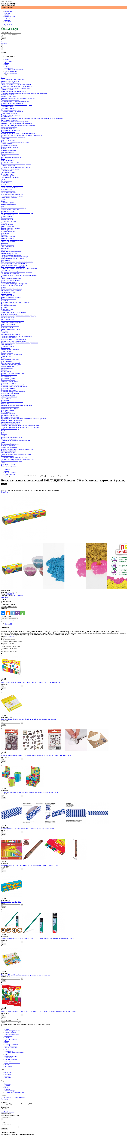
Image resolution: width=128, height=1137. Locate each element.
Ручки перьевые (6, 351)
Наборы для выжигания (8, 383)
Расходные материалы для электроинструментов (16, 454)
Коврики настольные (7, 214)
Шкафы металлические (8, 204)
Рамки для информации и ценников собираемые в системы (20, 425)
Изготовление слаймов (8, 378)
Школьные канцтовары (8, 299)
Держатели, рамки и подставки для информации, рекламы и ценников (23, 418)
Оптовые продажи (7, 7)
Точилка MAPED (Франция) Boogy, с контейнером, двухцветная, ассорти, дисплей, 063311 (30, 792)
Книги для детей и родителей (10, 363)
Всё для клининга (10, 1032)
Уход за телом (5, 182)
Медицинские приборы (8, 317)
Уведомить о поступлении (8, 606)
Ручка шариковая (6, 344)
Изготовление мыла (7, 376)
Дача (2, 432)
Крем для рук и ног (7, 174)
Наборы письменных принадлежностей (13, 339)
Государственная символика (10, 209)
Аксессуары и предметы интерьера (12, 186)
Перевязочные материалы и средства (12, 258)
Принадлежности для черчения (11, 290)
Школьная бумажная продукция (11, 297)
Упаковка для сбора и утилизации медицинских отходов (19, 275)
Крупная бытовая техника (9, 314)
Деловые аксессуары (7, 211)
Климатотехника (6, 311)
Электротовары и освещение (10, 326)
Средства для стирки (7, 108)
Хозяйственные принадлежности (11, 130)
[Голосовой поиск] (2, 36)
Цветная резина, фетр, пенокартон (12, 402)
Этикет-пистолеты (7, 224)
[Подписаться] (19, 1022)
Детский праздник (7, 230)
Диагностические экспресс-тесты (11, 251)
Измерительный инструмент (10, 444)
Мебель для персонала (8, 191)
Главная (7, 469)
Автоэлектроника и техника (10, 408)
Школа (6, 66)
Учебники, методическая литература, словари (15, 167)
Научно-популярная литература (11, 162)
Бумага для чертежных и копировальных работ (16, 84)
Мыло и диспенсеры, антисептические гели (15, 101)
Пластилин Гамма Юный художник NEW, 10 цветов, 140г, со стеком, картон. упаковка (28, 719)
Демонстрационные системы (10, 417)
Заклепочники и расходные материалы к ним (15, 440)
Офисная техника (6, 216)
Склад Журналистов (10, 1046)
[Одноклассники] (8, 613)
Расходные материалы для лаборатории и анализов (17, 262)
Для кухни (4, 307)
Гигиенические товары (8, 172)
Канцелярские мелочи (8, 140)
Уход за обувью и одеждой (9, 113)
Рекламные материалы (8, 219)
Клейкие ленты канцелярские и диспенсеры (15, 142)
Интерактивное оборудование (10, 422)
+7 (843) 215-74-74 (19, 1097)
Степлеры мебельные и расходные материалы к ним (17, 459)
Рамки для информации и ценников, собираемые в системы (20, 427)
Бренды (6, 1064)
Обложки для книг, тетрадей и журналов (14, 284)
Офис (6, 64)
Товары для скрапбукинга (9, 397)
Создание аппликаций (8, 395)
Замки (3, 442)
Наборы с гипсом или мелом (10, 393)
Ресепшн (3, 199)
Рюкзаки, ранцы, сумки (8, 292)
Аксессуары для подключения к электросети (15, 302)
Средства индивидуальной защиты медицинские (16, 272)
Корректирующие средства (9, 147)
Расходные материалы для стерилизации (14, 265)
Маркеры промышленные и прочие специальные (16, 336)
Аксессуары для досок (8, 413)
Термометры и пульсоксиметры (11, 273)
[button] (2, 541)
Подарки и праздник (11, 1044)
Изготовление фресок (8, 380)
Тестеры (3, 462)
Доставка (7, 13)
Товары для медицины (11, 1047)
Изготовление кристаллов (9, 375)
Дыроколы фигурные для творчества (12, 373)
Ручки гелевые (5, 348)
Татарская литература (8, 165)
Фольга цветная (6, 398)
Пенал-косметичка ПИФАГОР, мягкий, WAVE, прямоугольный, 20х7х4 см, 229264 (27, 829)
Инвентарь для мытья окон (9, 120)
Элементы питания (7, 327)
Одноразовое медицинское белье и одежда (14, 257)
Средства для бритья (7, 176)
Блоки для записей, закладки (10, 81)
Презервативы (5, 260)
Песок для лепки (9, 474)
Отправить (4, 1128)
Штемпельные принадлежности (11, 157)
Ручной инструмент (7, 456)
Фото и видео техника (8, 324)
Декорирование (6, 371)
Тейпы (3, 179)
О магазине (8, 11)
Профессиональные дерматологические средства (16, 105)
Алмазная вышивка (7, 368)
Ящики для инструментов (9, 466)
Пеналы (3, 287)
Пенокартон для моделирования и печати (14, 91)
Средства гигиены (7, 270)
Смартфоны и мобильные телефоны (12, 321)
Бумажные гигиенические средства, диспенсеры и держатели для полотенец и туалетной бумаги (32, 118)
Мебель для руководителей (9, 192)
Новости (7, 18)
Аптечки (3, 250)
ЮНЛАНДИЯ (9, 594)
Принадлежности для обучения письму (13, 341)
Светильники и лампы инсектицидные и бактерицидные (19, 268)
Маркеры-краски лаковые (9, 338)
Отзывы (7, 1076)
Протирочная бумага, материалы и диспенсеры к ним (18, 125)
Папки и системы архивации (10, 154)
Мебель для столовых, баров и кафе (12, 194)
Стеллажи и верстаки (7, 203)
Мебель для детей (6, 189)
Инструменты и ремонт (12, 1063)
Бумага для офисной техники (10, 83)
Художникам (5, 400)
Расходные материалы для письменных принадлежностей (19, 343)
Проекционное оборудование (10, 424)
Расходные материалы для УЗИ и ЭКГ (13, 267)
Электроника (8, 68)
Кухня (3, 435)
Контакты (7, 21)
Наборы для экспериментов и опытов (13, 391)
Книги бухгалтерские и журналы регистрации (15, 88)
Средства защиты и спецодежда (11, 110)
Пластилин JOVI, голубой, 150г (11, 902)
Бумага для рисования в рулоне (11, 278)
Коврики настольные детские (10, 280)
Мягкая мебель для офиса (9, 197)
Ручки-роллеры (6, 356)
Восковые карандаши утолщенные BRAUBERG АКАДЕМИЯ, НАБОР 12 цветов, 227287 (29, 865)
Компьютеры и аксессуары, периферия (13, 312)
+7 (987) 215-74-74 (6, 24)
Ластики (3, 149)
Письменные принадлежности (14, 69)
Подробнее (4, 492)
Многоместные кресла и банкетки (12, 196)
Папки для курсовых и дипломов (11, 285)
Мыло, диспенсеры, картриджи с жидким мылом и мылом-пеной (22, 135)
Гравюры (4, 370)
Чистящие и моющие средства (10, 115)
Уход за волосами (6, 181)
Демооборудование (10, 73)
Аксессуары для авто (7, 410)
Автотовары (8, 1058)
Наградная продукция (8, 231)
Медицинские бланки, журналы (11, 255)
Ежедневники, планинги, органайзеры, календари (17, 213)
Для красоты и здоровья (8, 305)
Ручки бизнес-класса (7, 346)
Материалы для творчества (9, 381)
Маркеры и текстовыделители (10, 334)
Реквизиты (7, 1077)
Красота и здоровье (10, 1039)
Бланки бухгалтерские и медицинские (13, 79)
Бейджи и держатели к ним (9, 415)
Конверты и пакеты (7, 89)
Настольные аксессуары (8, 150)
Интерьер (4, 434)
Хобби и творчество (10, 71)
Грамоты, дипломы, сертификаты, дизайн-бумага (16, 86)
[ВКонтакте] (3, 613)
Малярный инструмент (8, 452)
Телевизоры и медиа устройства (11, 322)
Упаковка (4, 223)
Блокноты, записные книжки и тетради (13, 208)
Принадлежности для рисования (11, 289)
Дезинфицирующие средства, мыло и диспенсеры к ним (19, 133)
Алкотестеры (5, 248)
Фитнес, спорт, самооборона (10, 169)
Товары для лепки (6, 294)
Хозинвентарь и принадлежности (11, 437)
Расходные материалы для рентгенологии (14, 263)
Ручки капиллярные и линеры (10, 349)
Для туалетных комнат (11, 1034)
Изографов (4, 331)
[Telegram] (12, 613)
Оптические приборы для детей (11, 365)
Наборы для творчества (8, 390)
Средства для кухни (7, 106)
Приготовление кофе (7, 319)
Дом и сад (7, 1061)
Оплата (6, 15)
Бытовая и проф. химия (11, 1031)
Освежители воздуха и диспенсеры (12, 103)
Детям (6, 1054)
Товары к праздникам (8, 241)
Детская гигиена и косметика (10, 359)
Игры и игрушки (6, 361)
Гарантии (7, 1084)
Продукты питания (7, 218)
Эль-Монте (4, 1099)
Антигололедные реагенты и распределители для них (18, 98)
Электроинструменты (8, 464)
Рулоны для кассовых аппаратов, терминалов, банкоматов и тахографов (24, 93)
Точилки (3, 155)
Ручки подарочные (7, 353)
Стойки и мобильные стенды (10, 429)
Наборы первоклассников (9, 282)
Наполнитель (5, 233)
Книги (6, 1037)
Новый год (4, 235)
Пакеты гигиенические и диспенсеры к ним (15, 122)
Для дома (4, 304)
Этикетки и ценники (7, 95)
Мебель (6, 63)
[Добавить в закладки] (1, 655)
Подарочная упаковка (8, 236)
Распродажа (8, 1066)
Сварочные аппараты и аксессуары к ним (14, 457)
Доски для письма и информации (11, 420)
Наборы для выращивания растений (12, 385)
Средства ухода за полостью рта (11, 177)
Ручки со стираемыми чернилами (11, 354)
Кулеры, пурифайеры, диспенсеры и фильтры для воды (18, 316)
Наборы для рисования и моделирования (14, 386)
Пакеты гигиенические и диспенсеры (13, 137)
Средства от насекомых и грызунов (12, 111)
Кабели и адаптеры (7, 309)
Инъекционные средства (9, 253)
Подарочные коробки (7, 238)
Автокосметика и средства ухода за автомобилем (16, 405)
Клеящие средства (6, 143)
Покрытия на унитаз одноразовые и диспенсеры (16, 123)
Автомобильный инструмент (10, 407)
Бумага (6, 59)
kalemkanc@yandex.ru (7, 1112)
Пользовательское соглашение (14, 1092)
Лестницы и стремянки (8, 451)
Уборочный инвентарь (8, 128)
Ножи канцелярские (7, 152)
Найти (3, 38)
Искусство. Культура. (7, 160)
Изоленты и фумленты (8, 445)
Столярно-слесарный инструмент (11, 461)
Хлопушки (4, 243)
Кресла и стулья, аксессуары (10, 187)
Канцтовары (8, 61)
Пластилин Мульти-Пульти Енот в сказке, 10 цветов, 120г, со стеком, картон (25, 975)
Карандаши (4, 332)
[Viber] (17, 613)
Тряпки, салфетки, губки (9, 127)
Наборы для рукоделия (8, 388)
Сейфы (3, 201)
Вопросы (7, 20)
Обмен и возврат (9, 16)
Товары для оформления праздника (12, 240)
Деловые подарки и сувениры (10, 228)
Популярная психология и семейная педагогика (16, 164)
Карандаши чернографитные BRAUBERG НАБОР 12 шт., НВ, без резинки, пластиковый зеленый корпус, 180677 (37, 938)
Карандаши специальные (9, 447)
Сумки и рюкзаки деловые (9, 221)
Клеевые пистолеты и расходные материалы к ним (17, 449)
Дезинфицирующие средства (10, 100)
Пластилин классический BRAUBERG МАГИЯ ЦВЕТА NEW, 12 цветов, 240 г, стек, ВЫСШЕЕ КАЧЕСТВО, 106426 (38, 1011)
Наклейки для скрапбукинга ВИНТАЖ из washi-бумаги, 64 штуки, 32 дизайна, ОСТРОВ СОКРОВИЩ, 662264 (36, 755)
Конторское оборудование (9, 145)
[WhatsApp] (22, 613)
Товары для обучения (7, 295)
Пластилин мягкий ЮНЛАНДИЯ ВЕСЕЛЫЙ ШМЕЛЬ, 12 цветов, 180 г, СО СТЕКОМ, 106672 (31, 682)
